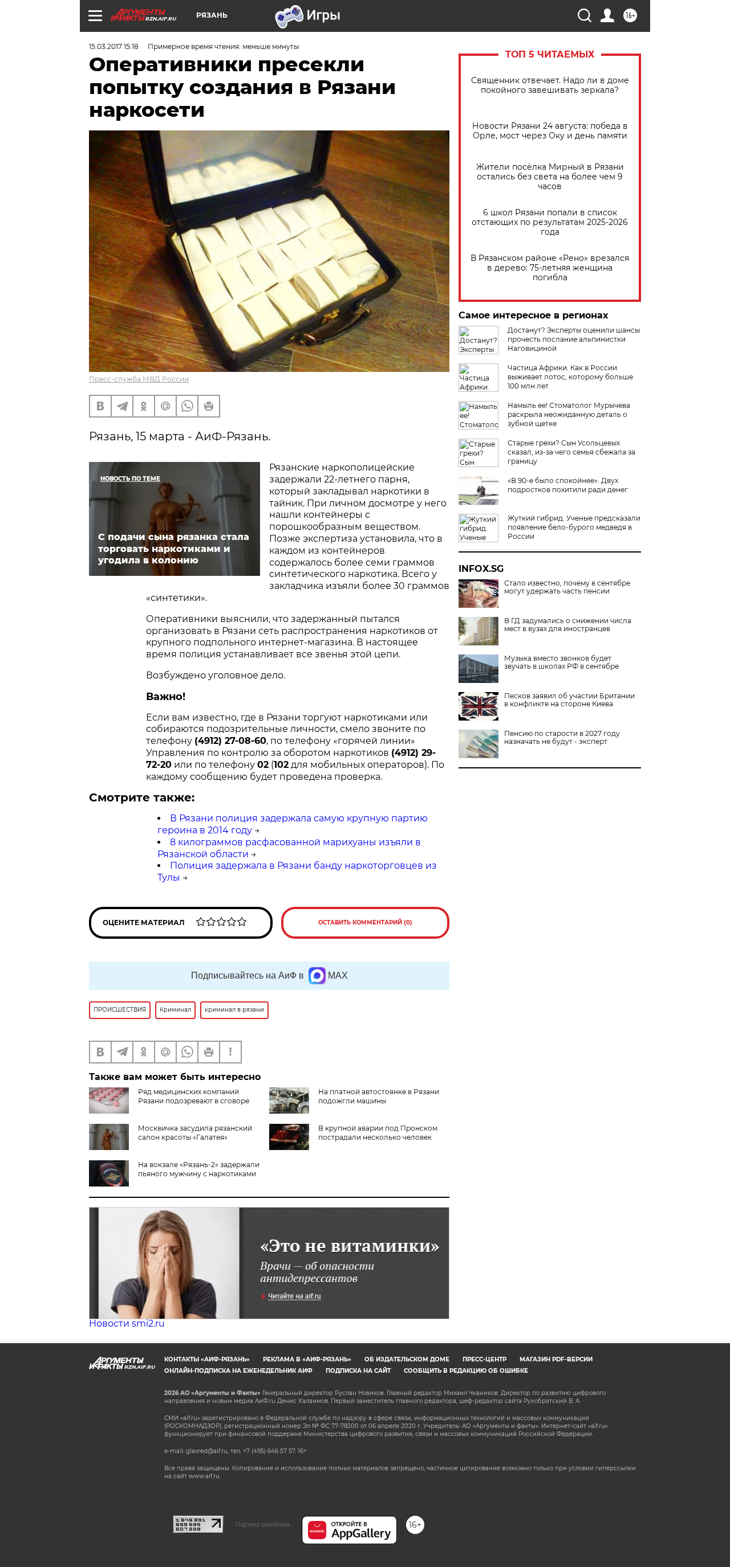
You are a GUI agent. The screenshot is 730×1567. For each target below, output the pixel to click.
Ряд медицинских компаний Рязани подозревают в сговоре (193, 1096)
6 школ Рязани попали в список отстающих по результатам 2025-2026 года (550, 222)
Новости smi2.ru (127, 1323)
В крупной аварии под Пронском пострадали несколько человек (377, 1133)
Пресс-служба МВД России (139, 379)
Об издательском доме (406, 1359)
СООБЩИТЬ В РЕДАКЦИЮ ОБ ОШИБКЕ (466, 1370)
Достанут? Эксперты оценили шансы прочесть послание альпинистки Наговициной (574, 339)
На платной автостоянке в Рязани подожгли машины (378, 1096)
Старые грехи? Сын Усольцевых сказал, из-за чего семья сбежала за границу (571, 452)
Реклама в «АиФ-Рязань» (307, 1359)
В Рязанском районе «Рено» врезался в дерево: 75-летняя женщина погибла (550, 268)
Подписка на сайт (358, 1370)
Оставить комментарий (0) (365, 922)
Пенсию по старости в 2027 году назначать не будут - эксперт (562, 738)
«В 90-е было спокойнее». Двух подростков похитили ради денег (568, 485)
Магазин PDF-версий (556, 1359)
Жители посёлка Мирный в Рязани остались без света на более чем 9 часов (550, 176)
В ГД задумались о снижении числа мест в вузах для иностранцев (567, 625)
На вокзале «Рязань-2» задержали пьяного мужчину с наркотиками (198, 1169)
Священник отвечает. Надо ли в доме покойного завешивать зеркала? (550, 85)
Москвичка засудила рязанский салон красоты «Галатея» (195, 1133)
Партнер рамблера (263, 1524)
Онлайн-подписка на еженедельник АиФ (238, 1370)
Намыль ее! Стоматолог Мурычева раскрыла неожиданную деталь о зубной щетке (569, 414)
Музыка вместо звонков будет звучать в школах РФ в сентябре (561, 662)
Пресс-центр (484, 1359)
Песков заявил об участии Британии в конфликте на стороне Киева (569, 700)
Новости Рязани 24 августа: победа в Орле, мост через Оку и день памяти (550, 131)
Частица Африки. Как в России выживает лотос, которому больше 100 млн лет (570, 376)
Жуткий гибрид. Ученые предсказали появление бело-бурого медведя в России (574, 527)
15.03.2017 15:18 (114, 46)
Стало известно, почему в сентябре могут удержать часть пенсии (567, 587)
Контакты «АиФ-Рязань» (207, 1359)
